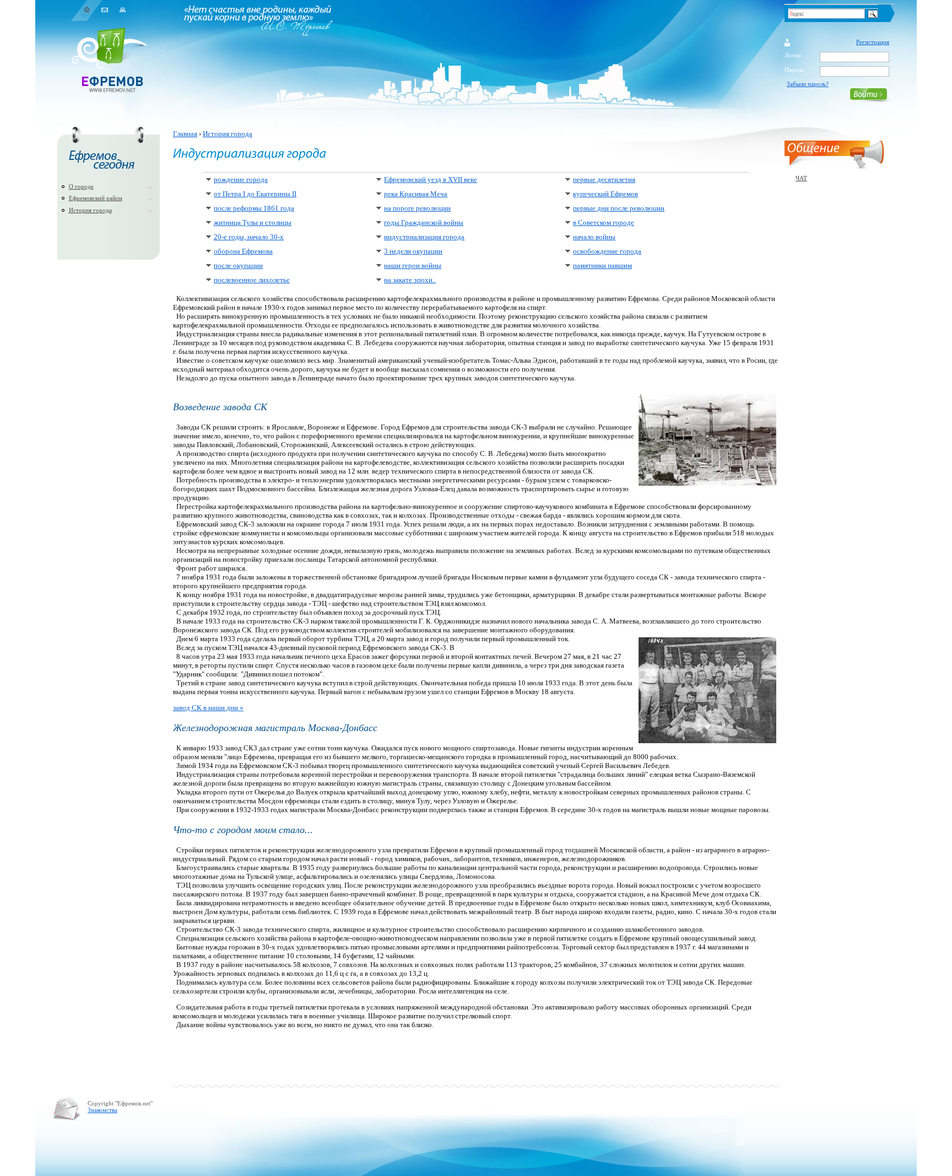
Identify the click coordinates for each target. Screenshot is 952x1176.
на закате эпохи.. (410, 280)
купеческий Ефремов (605, 194)
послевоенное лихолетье (252, 280)
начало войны (594, 237)
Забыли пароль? (808, 83)
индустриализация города (424, 237)
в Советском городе (603, 222)
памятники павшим (602, 265)
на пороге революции (417, 208)
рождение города (241, 179)
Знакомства (102, 1110)
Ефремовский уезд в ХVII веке (430, 179)
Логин (793, 55)
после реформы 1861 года (254, 208)
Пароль (794, 69)
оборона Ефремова (243, 251)
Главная (185, 134)
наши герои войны (412, 265)
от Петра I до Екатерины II (255, 194)
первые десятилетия (604, 179)
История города (90, 210)
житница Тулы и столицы (252, 222)
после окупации (238, 265)
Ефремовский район (95, 198)
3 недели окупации (413, 251)
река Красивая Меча (415, 194)
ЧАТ (801, 178)
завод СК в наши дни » (208, 708)
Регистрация (872, 42)
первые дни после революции (618, 208)
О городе (81, 186)
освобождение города (607, 251)
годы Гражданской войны (423, 222)
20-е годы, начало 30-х (249, 237)
